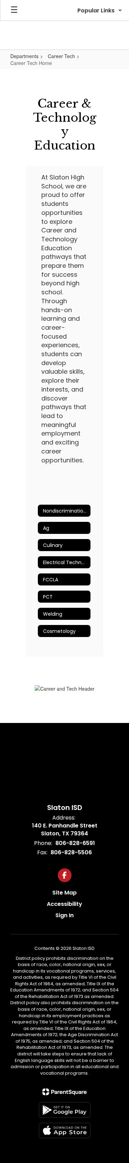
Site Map (64, 893)
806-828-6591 (75, 843)
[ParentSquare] (64, 1092)
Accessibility (64, 904)
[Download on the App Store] (64, 1130)
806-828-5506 (71, 852)
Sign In (64, 915)
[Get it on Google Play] (64, 1110)
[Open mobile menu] (14, 10)
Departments (24, 56)
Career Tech (61, 56)
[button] (100, 10)
